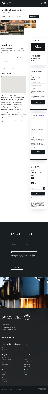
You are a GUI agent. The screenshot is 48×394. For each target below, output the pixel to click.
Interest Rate (34, 186)
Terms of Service (31, 270)
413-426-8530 (36, 56)
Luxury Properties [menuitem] (5, 364)
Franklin (12, 120)
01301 (21, 120)
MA (9, 120)
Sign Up (34, 3)
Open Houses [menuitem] (5, 362)
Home (2, 120)
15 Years (40, 172)
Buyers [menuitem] (25, 357)
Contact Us (35, 115)
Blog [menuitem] (25, 376)
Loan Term (33, 170)
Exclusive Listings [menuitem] (5, 361)
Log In (38, 3)
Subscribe (38, 102)
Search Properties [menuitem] (5, 357)
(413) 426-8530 (8, 337)
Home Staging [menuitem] (27, 366)
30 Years (34, 172)
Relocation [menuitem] (26, 362)
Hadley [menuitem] (3, 374)
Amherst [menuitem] (4, 372)
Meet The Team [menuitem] (27, 372)
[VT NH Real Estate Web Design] (42, 389)
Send (38, 151)
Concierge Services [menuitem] (28, 361)
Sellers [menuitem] (25, 359)
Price (32, 175)
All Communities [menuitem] (5, 381)
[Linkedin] (4, 349)
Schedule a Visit (41, 115)
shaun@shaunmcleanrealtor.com (14, 344)
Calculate (38, 193)
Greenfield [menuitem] (4, 379)
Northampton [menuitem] (5, 376)
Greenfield (17, 120)
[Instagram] (6, 349)
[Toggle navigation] (45, 3)
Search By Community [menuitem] (6, 359)
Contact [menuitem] (25, 374)
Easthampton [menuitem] (5, 377)
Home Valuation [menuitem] (27, 364)
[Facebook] (2, 349)
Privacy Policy (42, 97)
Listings (5, 120)
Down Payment (34, 180)
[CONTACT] (34, 16)
